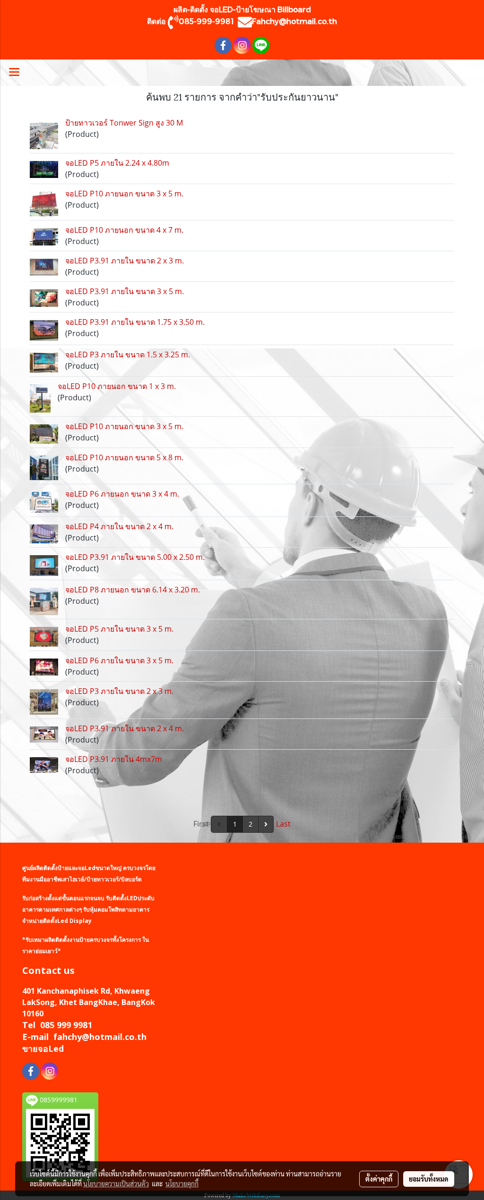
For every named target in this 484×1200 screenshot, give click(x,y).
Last (283, 824)
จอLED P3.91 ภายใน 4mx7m (113, 759)
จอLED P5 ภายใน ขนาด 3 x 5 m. (119, 629)
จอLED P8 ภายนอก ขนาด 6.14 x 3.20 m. (132, 589)
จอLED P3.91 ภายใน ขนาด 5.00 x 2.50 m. (135, 557)
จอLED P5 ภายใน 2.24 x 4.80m (117, 163)
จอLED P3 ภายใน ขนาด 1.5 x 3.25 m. (127, 354)
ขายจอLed (43, 1048)
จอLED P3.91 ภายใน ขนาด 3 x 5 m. (124, 291)
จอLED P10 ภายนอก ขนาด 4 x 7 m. (124, 230)
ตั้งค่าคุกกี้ (378, 1179)
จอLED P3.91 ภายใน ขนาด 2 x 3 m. (124, 260)
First (201, 824)
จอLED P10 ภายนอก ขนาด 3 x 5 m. (124, 193)
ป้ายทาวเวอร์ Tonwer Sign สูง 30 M (124, 123)
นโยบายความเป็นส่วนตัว (116, 1183)
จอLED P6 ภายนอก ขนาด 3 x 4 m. (122, 494)
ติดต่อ (157, 21)
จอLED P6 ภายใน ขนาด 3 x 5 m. (119, 660)
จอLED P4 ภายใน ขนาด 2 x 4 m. (119, 526)
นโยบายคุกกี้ (182, 1183)
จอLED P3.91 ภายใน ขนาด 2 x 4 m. (124, 728)
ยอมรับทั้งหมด (429, 1179)
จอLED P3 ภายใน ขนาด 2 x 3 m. (119, 691)
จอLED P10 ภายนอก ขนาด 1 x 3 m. (117, 386)
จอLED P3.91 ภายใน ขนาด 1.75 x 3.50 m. (135, 322)
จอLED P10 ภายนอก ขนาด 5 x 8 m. (124, 457)
